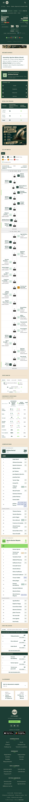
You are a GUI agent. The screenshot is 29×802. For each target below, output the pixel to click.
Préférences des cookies (16, 797)
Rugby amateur (21, 754)
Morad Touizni (16, 490)
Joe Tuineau (16, 471)
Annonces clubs (7, 781)
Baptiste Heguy (22, 252)
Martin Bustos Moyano (22, 175)
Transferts (7, 757)
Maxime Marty (16, 591)
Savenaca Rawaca (17, 493)
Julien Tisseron (22, 316)
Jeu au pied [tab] (14, 380)
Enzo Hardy (23, 356)
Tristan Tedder (22, 202)
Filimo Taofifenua (17, 571)
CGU (26, 795)
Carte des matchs (7, 769)
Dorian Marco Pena (6, 301)
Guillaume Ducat (17, 562)
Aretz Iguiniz (23, 328)
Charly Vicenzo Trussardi (5, 293)
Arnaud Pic (15, 483)
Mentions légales (18, 793)
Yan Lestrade (23, 322)
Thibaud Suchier (7, 224)
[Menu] (4, 2)
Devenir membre (14, 721)
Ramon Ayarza (16, 549)
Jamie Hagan (5, 267)
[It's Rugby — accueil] (7, 2)
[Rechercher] (25, 2)
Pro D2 (25, 10)
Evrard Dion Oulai (17, 606)
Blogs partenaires (7, 761)
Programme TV (7, 774)
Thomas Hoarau (6, 213)
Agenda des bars (21, 784)
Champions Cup (21, 744)
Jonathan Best (16, 477)
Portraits (21, 759)
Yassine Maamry (6, 260)
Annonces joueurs (21, 781)
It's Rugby (3, 6)
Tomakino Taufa (17, 557)
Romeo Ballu (16, 499)
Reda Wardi (16, 459)
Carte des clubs (21, 769)
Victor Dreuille (6, 341)
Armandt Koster (17, 565)
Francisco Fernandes (5, 280)
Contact (8, 797)
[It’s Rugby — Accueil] (14, 712)
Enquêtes (7, 759)
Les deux (4, 629)
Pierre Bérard (6, 273)
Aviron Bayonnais (24, 18)
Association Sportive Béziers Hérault (5, 19)
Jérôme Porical (13, 74)
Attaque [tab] (8, 380)
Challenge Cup (7, 747)
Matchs (8, 6)
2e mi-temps (15, 231)
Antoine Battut (16, 568)
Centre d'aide (10, 793)
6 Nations (7, 744)
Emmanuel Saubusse (18, 574)
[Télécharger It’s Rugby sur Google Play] (20, 733)
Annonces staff (7, 784)
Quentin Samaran (17, 465)
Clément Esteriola (17, 462)
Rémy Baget (16, 580)
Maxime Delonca (22, 349)
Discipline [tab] (20, 380)
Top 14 (7, 742)
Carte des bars (21, 771)
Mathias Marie (16, 468)
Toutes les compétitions (21, 747)
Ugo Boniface (23, 234)
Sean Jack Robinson (18, 588)
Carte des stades (8, 771)
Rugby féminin (7, 754)
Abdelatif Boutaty (17, 560)
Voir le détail (22, 637)
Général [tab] (3, 380)
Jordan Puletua (16, 496)
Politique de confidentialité (8, 795)
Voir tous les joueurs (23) (14, 650)
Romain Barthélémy (23, 192)
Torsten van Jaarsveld (23, 286)
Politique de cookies (19, 795)
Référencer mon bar (7, 786)
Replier (14, 229)
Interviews (21, 757)
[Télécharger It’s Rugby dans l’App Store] (8, 733)
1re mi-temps (15, 171)
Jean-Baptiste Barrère (18, 474)
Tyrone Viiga (16, 480)
